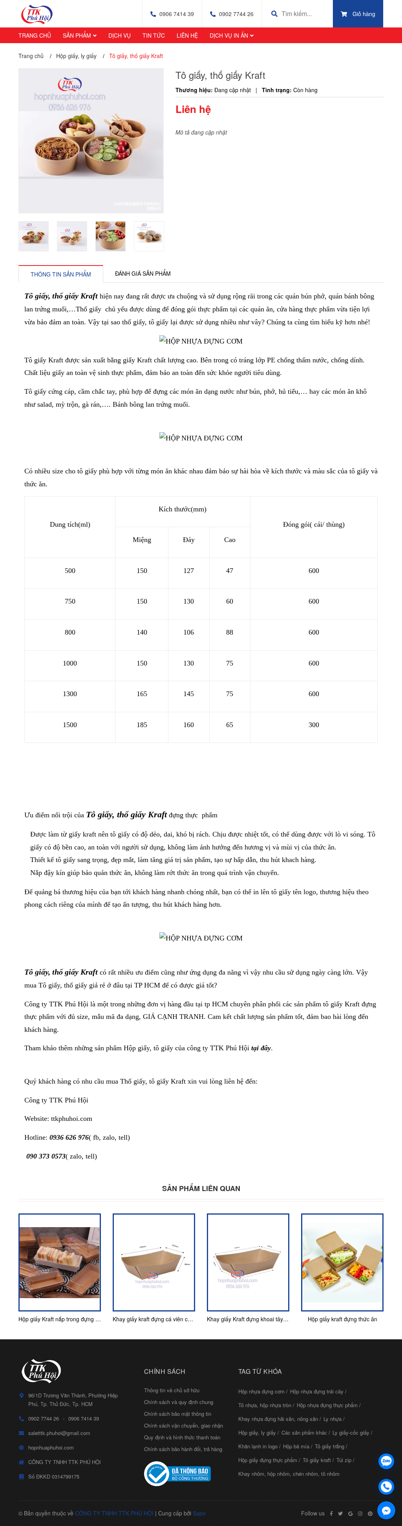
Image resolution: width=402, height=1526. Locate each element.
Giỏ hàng (364, 14)
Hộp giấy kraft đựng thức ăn (342, 1319)
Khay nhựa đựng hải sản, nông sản (278, 1418)
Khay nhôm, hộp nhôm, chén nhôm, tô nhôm (289, 1473)
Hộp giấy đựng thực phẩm (267, 1460)
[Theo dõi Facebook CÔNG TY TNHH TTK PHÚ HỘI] (331, 1513)
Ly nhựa (332, 1418)
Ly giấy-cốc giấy (351, 1432)
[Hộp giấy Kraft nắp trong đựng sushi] (59, 1262)
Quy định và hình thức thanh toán (182, 1437)
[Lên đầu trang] (386, 1441)
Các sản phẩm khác (304, 1432)
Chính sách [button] (165, 1371)
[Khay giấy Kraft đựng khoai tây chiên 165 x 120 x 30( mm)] (248, 1262)
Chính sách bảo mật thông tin (177, 1413)
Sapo (199, 1513)
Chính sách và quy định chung (178, 1402)
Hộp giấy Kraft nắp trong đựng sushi (63, 1319)
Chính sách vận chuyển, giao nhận (183, 1425)
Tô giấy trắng (329, 1446)
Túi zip (343, 1460)
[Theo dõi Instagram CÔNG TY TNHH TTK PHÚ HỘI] (360, 1513)
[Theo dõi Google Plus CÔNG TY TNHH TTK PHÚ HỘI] (350, 1513)
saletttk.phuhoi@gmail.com (59, 1433)
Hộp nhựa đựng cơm (261, 1391)
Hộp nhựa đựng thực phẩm (327, 1405)
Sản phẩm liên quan (201, 1188)
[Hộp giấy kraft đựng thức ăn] (342, 1262)
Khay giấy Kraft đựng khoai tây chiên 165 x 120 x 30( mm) (279, 1319)
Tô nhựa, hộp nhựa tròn (264, 1405)
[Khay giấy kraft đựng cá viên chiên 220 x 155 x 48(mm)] (154, 1262)
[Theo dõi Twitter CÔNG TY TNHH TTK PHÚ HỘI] (340, 1513)
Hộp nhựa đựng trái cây (317, 1391)
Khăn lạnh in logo (258, 1446)
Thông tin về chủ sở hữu (171, 1390)
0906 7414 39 (176, 14)
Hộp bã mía (296, 1446)
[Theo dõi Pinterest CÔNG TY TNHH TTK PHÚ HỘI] (370, 1513)
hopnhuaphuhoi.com (51, 1447)
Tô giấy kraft (317, 1460)
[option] (33, 236)
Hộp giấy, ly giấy (257, 1432)
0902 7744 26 (236, 14)
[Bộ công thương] (185, 1473)
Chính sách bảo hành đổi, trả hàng (183, 1449)
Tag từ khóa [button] (260, 1371)
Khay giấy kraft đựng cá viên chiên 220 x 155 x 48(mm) (181, 1319)
